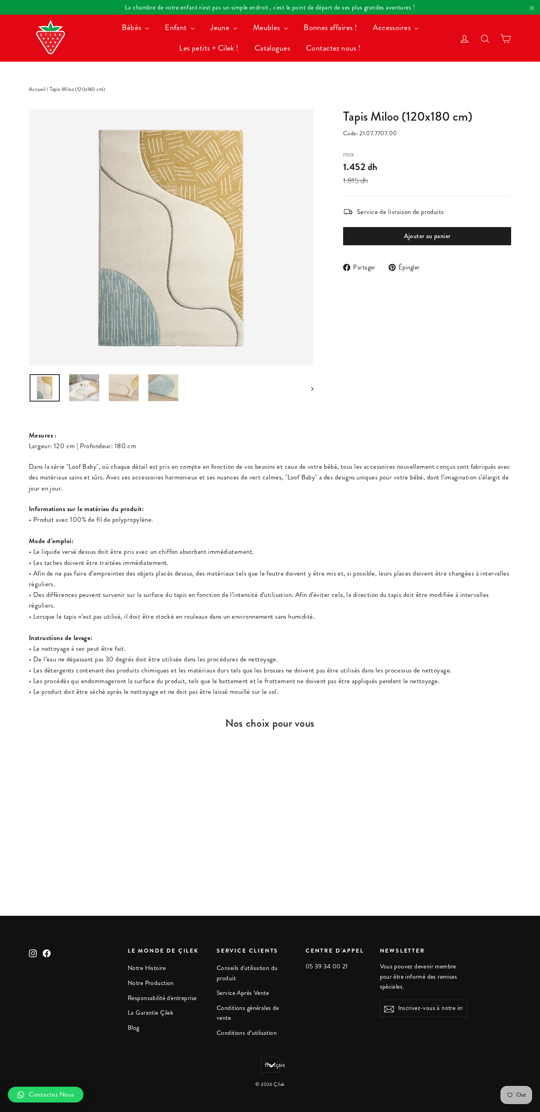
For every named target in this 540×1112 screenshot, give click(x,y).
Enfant (177, 27)
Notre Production (151, 983)
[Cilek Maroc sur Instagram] (33, 952)
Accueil (37, 89)
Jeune (220, 27)
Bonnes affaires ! (330, 27)
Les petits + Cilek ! (209, 48)
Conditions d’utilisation (247, 1033)
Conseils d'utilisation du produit (247, 973)
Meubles (267, 27)
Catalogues (272, 48)
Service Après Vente (243, 993)
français (272, 1065)
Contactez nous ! (333, 48)
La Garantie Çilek (150, 1012)
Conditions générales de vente (248, 1013)
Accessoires (392, 27)
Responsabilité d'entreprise (162, 998)
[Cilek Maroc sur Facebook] (47, 952)
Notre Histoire (147, 968)
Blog (134, 1027)
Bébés (132, 27)
